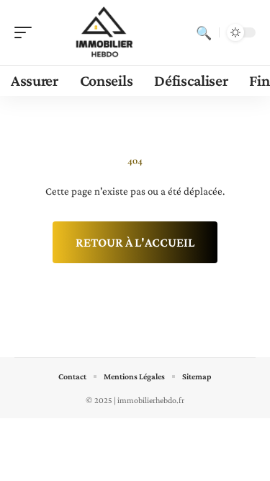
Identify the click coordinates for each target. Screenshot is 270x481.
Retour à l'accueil (135, 242)
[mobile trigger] (26, 32)
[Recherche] (203, 32)
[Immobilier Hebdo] (103, 32)
